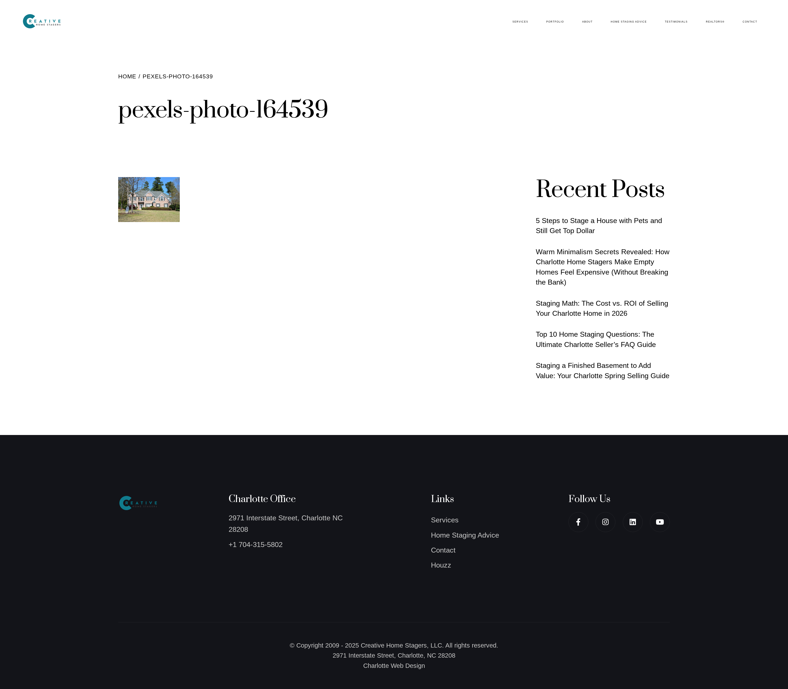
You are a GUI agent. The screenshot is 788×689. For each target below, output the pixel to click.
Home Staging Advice (629, 21)
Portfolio (555, 21)
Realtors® (715, 21)
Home (127, 76)
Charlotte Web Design (394, 665)
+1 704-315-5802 (256, 544)
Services (520, 21)
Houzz (441, 565)
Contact (750, 21)
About (587, 21)
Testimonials (676, 21)
